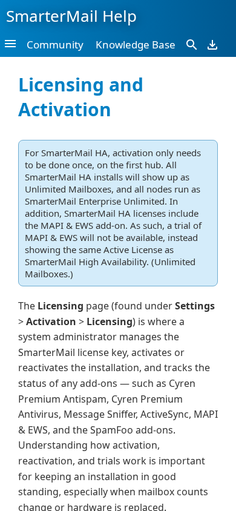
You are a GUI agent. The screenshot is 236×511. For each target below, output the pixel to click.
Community (55, 44)
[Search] (192, 44)
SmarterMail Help (71, 16)
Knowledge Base (135, 44)
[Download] (212, 44)
